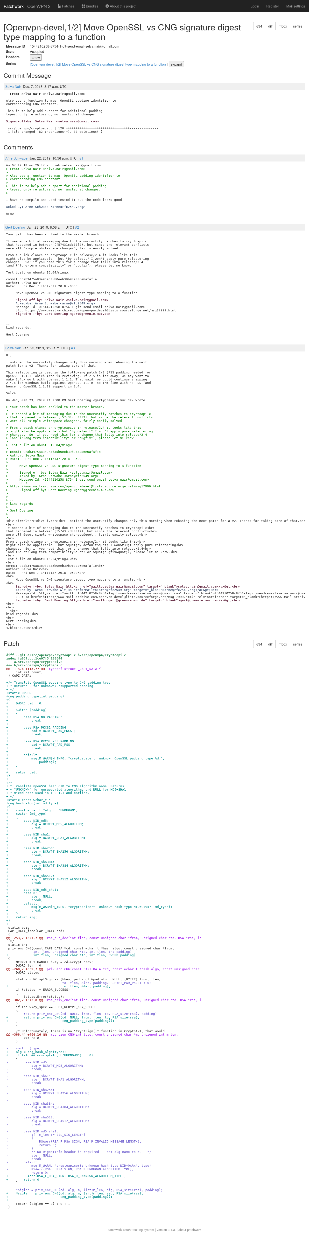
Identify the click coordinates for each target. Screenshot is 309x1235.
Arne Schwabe (16, 158)
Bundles (91, 6)
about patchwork (189, 1229)
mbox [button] (283, 26)
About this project (122, 6)
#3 (73, 347)
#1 (81, 158)
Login (255, 6)
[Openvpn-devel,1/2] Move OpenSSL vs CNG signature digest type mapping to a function (98, 64)
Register (272, 6)
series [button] (297, 26)
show (36, 57)
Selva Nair (13, 86)
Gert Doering (15, 227)
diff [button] (270, 26)
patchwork (115, 1229)
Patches (67, 6)
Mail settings (295, 6)
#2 (77, 227)
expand (176, 64)
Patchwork (14, 6)
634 (259, 26)
